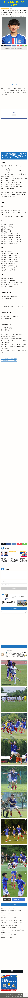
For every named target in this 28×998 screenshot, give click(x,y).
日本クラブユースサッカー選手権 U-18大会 (11, 920)
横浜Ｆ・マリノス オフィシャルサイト (11, 908)
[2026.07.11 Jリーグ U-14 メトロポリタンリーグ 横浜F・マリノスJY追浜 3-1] (14, 831)
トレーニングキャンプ (5, 358)
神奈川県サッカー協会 (6, 937)
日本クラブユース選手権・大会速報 (9, 925)
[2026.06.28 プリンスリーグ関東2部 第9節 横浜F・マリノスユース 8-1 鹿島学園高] (14, 884)
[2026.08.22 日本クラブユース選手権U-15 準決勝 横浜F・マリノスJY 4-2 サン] (14, 673)
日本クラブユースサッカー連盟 (8, 917)
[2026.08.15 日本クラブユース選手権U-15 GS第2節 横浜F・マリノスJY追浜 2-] (14, 779)
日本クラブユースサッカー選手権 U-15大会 (11, 922)
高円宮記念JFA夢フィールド (6, 360)
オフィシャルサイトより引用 (9, 84)
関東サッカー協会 (5, 932)
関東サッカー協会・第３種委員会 (9, 934)
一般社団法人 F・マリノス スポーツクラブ (11, 910)
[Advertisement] (14, 67)
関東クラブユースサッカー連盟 (8, 927)
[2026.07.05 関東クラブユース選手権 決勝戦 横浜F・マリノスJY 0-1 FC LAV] (14, 858)
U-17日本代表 (14, 358)
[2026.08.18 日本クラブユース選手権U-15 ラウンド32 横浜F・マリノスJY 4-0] (14, 726)
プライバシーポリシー (11, 994)
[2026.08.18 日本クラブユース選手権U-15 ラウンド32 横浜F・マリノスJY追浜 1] (14, 699)
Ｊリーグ (3, 915)
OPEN (14, 115)
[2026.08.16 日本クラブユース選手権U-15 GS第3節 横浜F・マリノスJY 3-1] (14, 752)
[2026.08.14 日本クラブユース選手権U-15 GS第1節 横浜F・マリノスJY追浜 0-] (14, 805)
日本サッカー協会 (5, 913)
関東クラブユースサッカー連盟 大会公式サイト (12, 930)
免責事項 (18, 994)
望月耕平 (14, 360)
